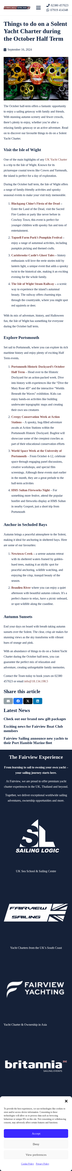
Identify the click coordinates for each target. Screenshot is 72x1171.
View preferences (36, 1154)
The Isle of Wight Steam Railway (32, 283)
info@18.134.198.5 (36, 681)
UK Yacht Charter (56, 159)
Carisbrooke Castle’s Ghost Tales (32, 255)
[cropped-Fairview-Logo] (17, 7)
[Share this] (18, 701)
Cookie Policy (27, 1164)
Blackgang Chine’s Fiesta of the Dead (35, 203)
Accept (36, 1133)
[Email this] (8, 701)
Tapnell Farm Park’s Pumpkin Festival (36, 237)
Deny (36, 1144)
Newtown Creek (22, 553)
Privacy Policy (42, 1164)
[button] (66, 1101)
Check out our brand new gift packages (35, 719)
